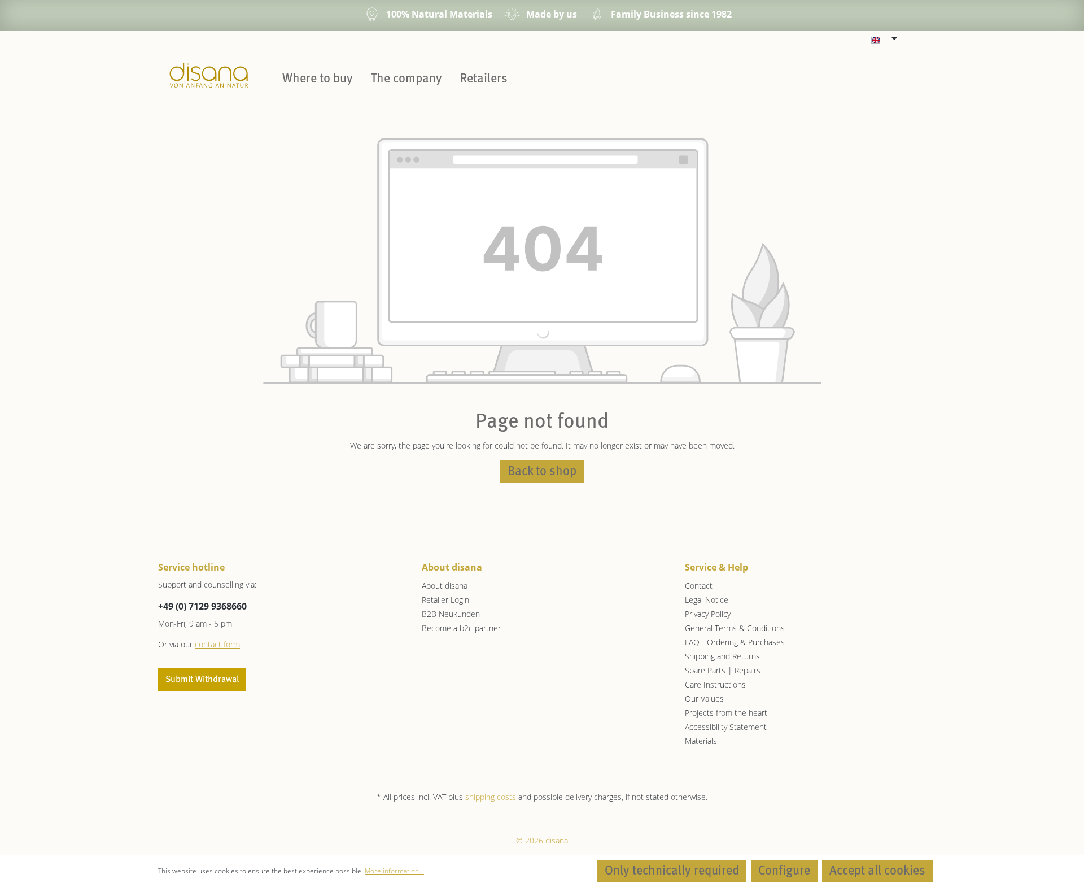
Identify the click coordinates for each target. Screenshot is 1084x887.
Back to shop (542, 472)
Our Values (704, 698)
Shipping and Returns (722, 656)
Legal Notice (706, 599)
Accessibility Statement (726, 726)
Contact (699, 585)
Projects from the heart (726, 712)
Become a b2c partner (461, 628)
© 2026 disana (542, 840)
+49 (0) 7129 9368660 (202, 606)
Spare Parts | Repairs (722, 670)
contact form (217, 644)
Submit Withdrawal (202, 679)
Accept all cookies (877, 871)
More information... (394, 871)
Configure (784, 871)
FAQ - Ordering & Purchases (735, 642)
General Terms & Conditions (735, 628)
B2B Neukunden (451, 613)
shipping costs (490, 797)
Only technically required (672, 871)
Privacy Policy (708, 613)
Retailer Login (445, 599)
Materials (701, 741)
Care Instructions (715, 684)
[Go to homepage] (208, 75)
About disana (444, 585)
